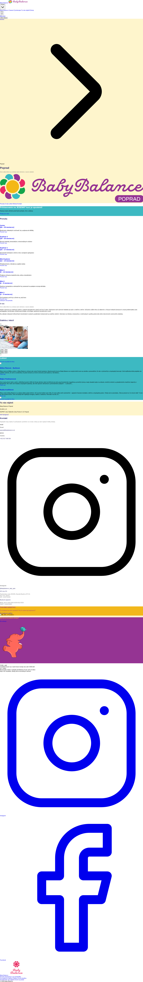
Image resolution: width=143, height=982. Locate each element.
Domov (2, 19)
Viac (2, 12)
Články (15, 978)
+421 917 (3, 438)
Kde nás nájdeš (9, 979)
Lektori (11, 204)
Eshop (32, 10)
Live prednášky (16, 976)
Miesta (15, 204)
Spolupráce (8, 976)
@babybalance (4, 588)
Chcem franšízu (21, 978)
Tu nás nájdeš (25, 10)
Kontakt (19, 204)
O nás (7, 204)
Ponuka (2, 4)
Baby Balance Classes (7, 10)
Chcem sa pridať (19, 979)
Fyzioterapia (17, 10)
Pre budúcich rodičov (6, 978)
